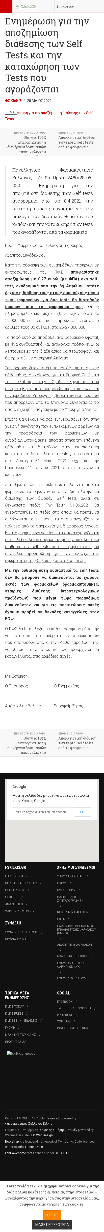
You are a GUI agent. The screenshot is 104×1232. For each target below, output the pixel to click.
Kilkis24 (11, 1020)
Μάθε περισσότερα (52, 1225)
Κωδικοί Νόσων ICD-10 (73, 956)
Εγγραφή (32, 932)
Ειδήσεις (30, 1020)
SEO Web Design (41, 1135)
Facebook (64, 1002)
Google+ (84, 1008)
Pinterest (64, 1015)
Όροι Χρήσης (15, 890)
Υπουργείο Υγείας (70, 876)
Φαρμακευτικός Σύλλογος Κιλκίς (28, 1123)
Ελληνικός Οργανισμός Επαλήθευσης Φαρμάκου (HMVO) (76, 929)
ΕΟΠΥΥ (62, 883)
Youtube (64, 1021)
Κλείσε (52, 1215)
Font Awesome (15, 1153)
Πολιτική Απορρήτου (21, 883)
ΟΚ (82, 812)
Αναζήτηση (14, 904)
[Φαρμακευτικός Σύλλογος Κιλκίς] (26, 6)
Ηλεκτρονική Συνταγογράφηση (70, 899)
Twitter (63, 1008)
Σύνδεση (12, 932)
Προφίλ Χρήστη (17, 939)
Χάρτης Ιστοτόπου (19, 911)
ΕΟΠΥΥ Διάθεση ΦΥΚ (72, 978)
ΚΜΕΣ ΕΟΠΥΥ (66, 890)
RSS (85, 1028)
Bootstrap (12, 1141)
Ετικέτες (11, 897)
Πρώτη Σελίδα (15, 1042)
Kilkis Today (14, 1006)
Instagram (65, 1028)
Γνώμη (10, 1027)
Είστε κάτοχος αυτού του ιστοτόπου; (39, 812)
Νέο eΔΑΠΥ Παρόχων (72, 912)
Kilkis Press (14, 1013)
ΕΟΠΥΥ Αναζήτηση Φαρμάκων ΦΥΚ (71, 965)
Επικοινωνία (14, 876)
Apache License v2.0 (28, 1147)
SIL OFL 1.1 (62, 1153)
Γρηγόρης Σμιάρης (52, 1130)
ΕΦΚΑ (61, 919)
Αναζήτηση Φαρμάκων (74, 945)
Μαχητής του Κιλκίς (20, 1035)
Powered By (28, 1168)
